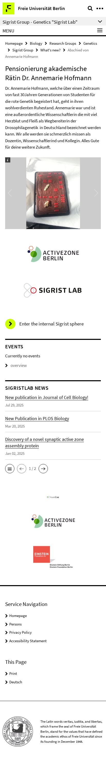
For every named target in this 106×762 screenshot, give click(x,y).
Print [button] (13, 673)
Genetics (90, 43)
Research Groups (62, 43)
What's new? (50, 50)
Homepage (14, 43)
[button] (9, 469)
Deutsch (15, 681)
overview (19, 365)
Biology (36, 43)
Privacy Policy (20, 632)
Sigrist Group (22, 50)
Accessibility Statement (28, 640)
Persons (15, 624)
